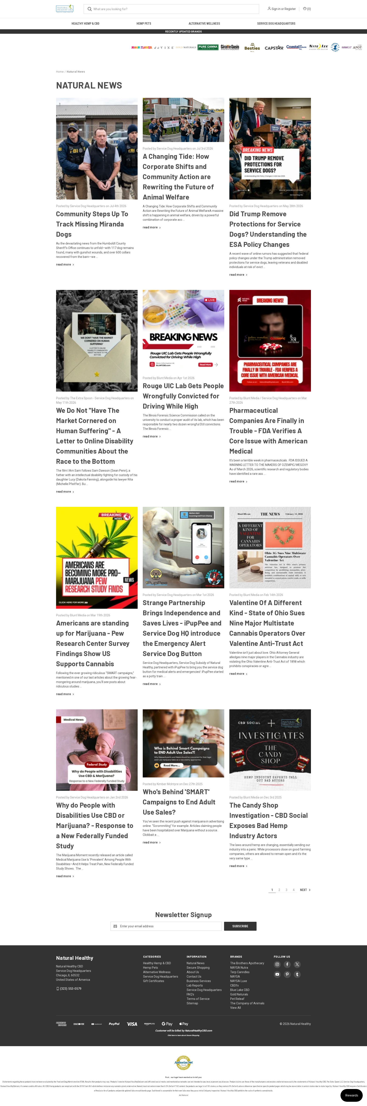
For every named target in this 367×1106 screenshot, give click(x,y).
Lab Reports (195, 985)
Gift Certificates (153, 981)
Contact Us (194, 976)
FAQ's (190, 994)
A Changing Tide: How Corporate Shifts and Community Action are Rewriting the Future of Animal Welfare (178, 176)
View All (235, 1007)
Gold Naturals (239, 994)
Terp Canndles (240, 972)
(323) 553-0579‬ (70, 989)
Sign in (276, 9)
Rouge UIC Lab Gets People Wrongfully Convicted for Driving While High (183, 395)
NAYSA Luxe (238, 981)
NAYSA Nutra (239, 967)
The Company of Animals (247, 1003)
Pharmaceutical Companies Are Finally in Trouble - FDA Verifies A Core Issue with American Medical (268, 430)
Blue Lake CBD (240, 990)
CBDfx (234, 985)
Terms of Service (198, 999)
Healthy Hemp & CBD (85, 23)
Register (290, 9)
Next (304, 889)
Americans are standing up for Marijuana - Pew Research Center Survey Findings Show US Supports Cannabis (93, 643)
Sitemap (192, 1003)
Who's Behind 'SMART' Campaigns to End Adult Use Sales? (179, 801)
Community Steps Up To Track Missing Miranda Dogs (92, 223)
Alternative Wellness (204, 23)
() (308, 9)
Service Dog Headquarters (276, 23)
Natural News (196, 963)
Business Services (199, 981)
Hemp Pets (144, 23)
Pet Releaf (237, 999)
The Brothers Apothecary (247, 963)
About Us (193, 972)
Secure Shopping (198, 967)
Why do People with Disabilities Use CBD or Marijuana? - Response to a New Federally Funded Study (94, 825)
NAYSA (235, 976)
